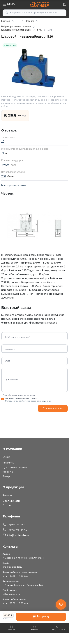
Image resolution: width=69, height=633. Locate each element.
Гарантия (8, 472)
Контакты (8, 463)
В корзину (43, 616)
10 (2, 141)
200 (3, 176)
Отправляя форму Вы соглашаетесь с (28, 399)
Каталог (8, 495)
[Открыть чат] (61, 604)
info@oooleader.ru (18, 535)
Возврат (8, 476)
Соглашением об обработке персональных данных (28, 401)
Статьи (7, 505)
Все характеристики (13, 185)
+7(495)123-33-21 (17, 525)
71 (2, 153)
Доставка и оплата (15, 467)
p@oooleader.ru (11, 594)
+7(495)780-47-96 (17, 530)
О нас (6, 457)
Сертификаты (11, 501)
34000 (5, 165)
